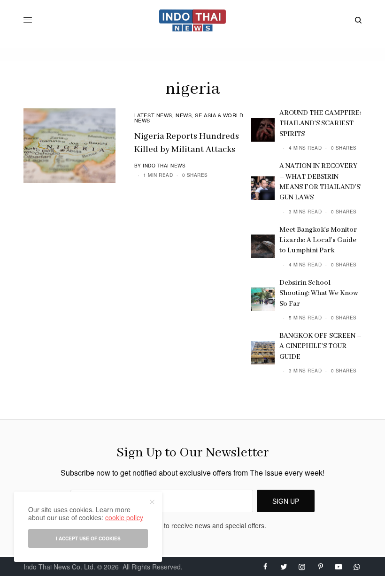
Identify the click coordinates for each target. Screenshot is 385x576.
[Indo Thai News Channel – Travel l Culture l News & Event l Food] (192, 20)
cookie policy (124, 517)
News (184, 115)
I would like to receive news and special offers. (197, 525)
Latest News (153, 115)
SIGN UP (285, 501)
